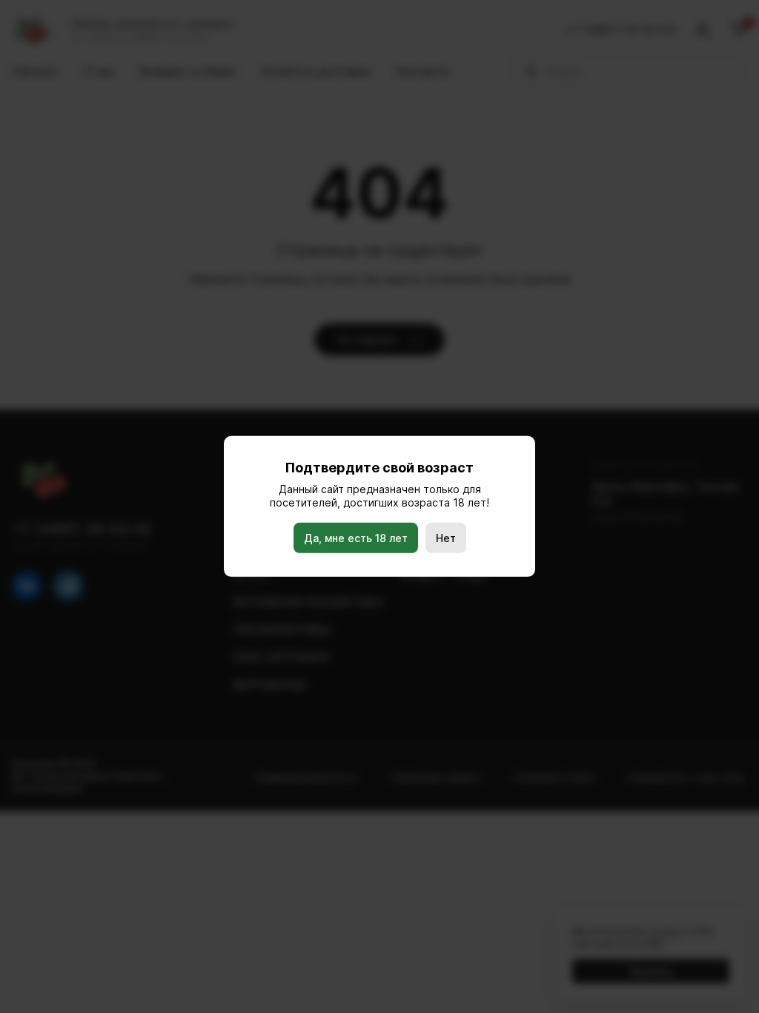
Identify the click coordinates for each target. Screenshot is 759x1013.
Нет (446, 538)
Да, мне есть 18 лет (356, 538)
